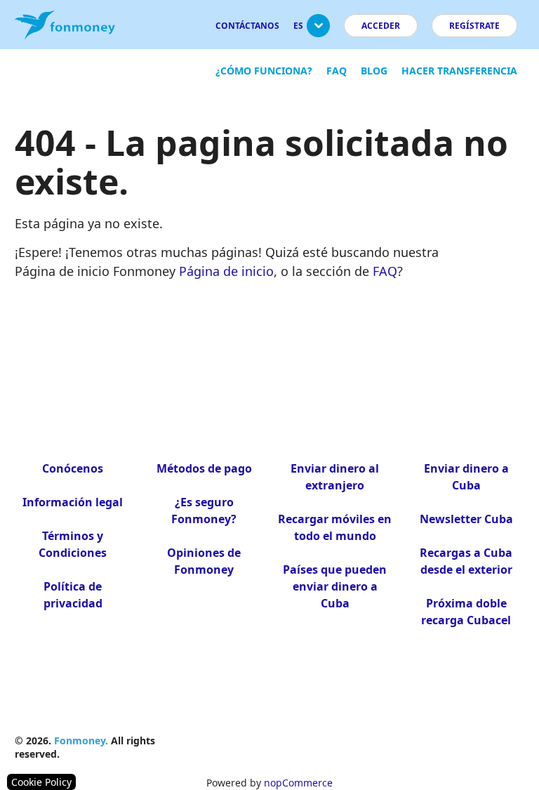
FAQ (336, 70)
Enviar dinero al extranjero (335, 477)
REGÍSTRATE (474, 26)
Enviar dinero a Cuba (466, 477)
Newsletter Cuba (466, 519)
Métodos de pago (204, 468)
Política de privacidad (73, 595)
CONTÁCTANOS (247, 26)
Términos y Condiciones (73, 544)
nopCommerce (298, 782)
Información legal (72, 502)
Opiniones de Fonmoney (204, 561)
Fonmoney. (81, 740)
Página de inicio (226, 271)
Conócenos (72, 468)
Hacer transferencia (459, 70)
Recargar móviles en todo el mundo (335, 527)
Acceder (380, 26)
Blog (374, 70)
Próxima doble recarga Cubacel (466, 611)
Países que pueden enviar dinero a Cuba (335, 586)
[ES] (318, 31)
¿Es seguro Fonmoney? (204, 510)
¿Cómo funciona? (263, 70)
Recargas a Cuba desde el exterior (466, 561)
